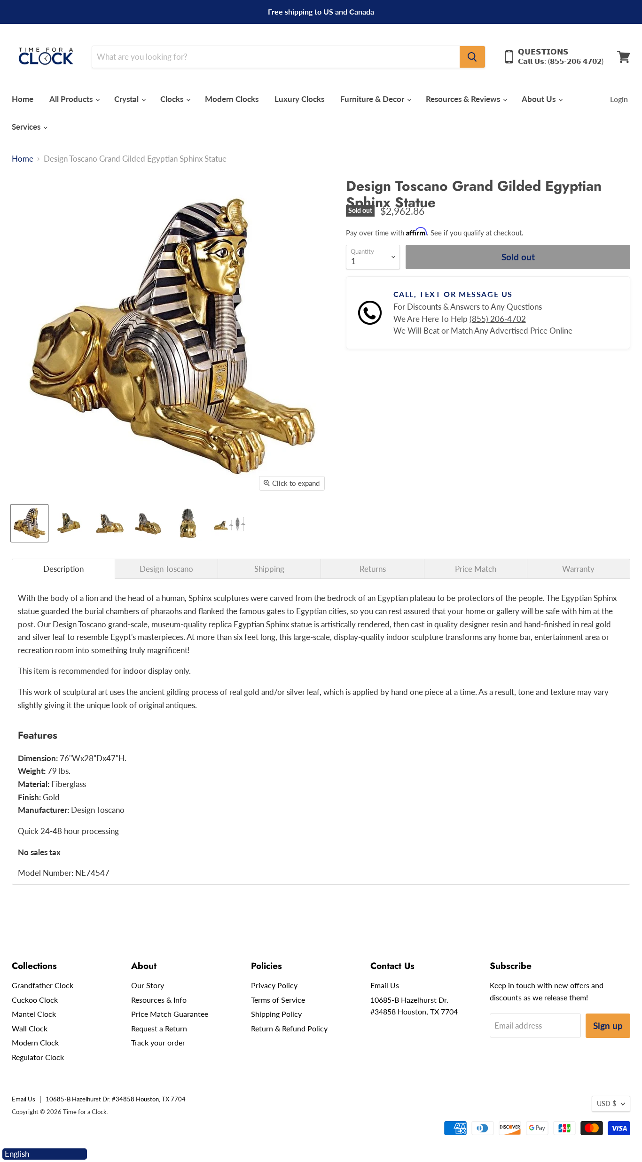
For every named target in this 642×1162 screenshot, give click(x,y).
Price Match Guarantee (169, 1013)
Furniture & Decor (373, 99)
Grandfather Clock (42, 985)
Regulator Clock (38, 1057)
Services (27, 127)
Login (619, 98)
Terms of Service (278, 999)
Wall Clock (29, 1028)
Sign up (608, 1025)
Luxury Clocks (299, 99)
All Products (71, 99)
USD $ (606, 1103)
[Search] (472, 57)
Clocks (172, 99)
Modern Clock (35, 1042)
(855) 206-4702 (498, 319)
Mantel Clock (34, 1013)
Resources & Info (159, 999)
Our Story (147, 985)
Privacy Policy (274, 985)
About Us (539, 99)
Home (22, 99)
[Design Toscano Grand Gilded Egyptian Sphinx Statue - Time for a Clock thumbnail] (29, 523)
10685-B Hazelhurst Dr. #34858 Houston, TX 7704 (116, 1099)
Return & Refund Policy (289, 1028)
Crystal (127, 99)
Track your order (158, 1042)
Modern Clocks (231, 99)
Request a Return (159, 1028)
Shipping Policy (276, 1013)
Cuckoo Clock (35, 999)
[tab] (63, 569)
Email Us (384, 985)
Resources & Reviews (464, 99)
